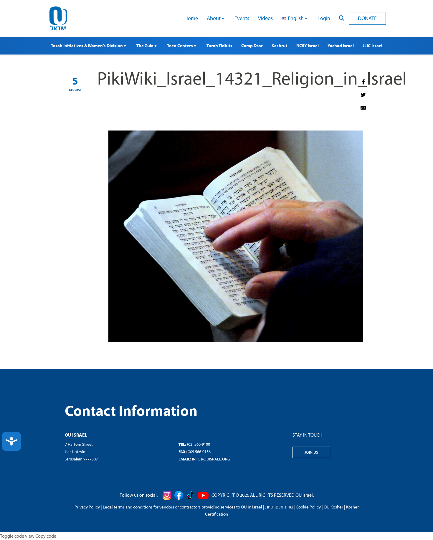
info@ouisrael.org (211, 459)
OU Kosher (333, 507)
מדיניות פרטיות (279, 507)
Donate (367, 18)
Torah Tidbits (219, 45)
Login (324, 18)
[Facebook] (363, 82)
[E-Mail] (363, 108)
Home (191, 18)
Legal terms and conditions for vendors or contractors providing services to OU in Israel (182, 507)
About (214, 18)
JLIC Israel (372, 45)
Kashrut (279, 45)
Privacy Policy (87, 507)
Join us (311, 452)
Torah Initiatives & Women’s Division (87, 45)
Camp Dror (252, 45)
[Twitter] (363, 95)
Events (241, 18)
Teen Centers (180, 45)
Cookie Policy (308, 507)
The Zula (145, 45)
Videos (265, 18)
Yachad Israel (341, 45)
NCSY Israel (307, 45)
